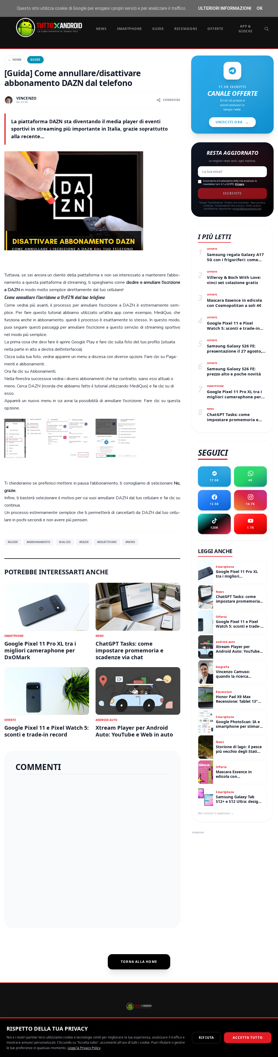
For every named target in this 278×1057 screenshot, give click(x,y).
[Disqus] (92, 849)
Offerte (215, 28)
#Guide (13, 542)
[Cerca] (266, 29)
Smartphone (129, 28)
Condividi (171, 100)
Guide (158, 28)
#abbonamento (38, 542)
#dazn (84, 542)
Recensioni (185, 28)
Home (14, 59)
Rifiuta (206, 1037)
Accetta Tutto (248, 1037)
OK (260, 8)
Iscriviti (232, 193)
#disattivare (107, 542)
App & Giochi (245, 28)
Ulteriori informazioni (224, 8)
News (101, 28)
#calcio (65, 542)
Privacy (239, 184)
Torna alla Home (139, 961)
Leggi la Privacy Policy (84, 1048)
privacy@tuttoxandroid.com (247, 208)
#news (130, 542)
